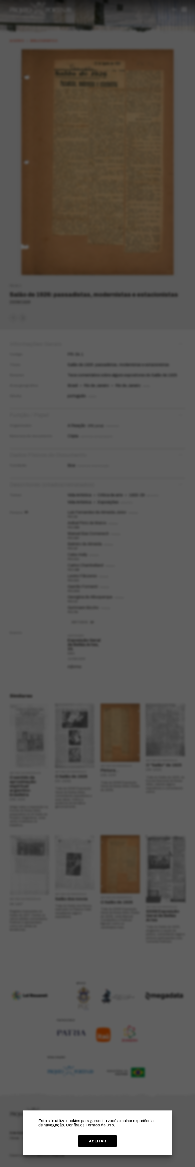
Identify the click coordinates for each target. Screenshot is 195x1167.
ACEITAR (97, 1141)
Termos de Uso (99, 1125)
